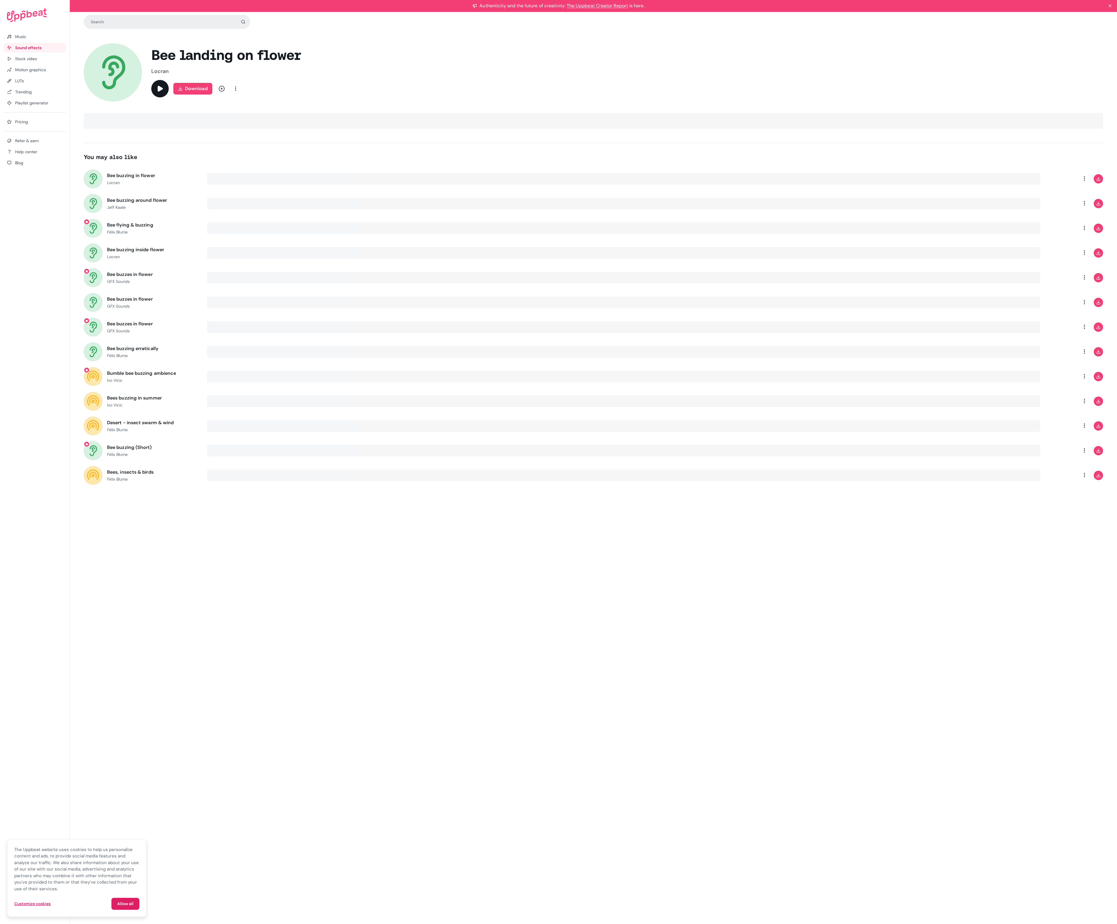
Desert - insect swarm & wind (140, 423)
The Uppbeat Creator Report (597, 6)
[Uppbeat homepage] (35, 15)
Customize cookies (32, 903)
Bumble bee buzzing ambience (141, 373)
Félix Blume (117, 232)
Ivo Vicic (114, 380)
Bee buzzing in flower (131, 175)
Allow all (125, 903)
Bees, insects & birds (130, 472)
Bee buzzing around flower (137, 200)
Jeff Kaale (116, 207)
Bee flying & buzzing (130, 225)
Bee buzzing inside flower (135, 250)
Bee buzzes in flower (130, 274)
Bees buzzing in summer (134, 398)
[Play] (160, 88)
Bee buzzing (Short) (129, 447)
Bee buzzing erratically (132, 348)
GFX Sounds (118, 281)
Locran (160, 71)
